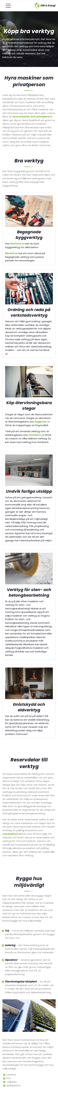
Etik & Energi (47, 5)
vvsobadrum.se (12, 833)
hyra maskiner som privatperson (32, 116)
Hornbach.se (36, 435)
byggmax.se (42, 421)
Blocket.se (11, 253)
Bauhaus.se (17, 243)
